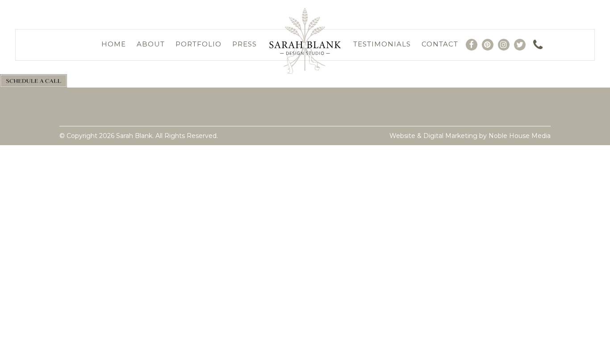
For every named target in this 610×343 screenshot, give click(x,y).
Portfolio (198, 44)
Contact (440, 44)
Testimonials (382, 44)
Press (244, 44)
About (151, 44)
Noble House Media (520, 136)
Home (113, 44)
